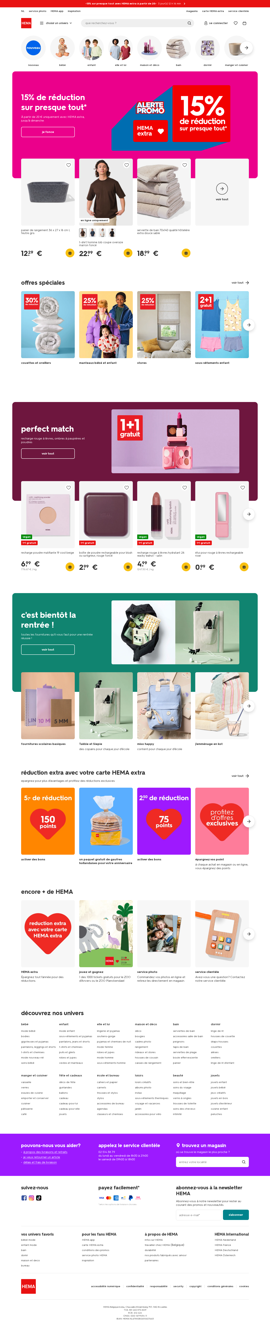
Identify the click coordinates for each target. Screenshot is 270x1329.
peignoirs (178, 1041)
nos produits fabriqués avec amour (166, 1255)
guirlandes (65, 1087)
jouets (62, 1114)
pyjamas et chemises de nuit (114, 1041)
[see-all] (222, 192)
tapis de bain (181, 1047)
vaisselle (26, 1082)
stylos (100, 1098)
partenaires (151, 1260)
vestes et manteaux (71, 1062)
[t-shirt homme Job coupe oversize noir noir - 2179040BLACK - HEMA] (112, 233)
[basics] (48, 711)
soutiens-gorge (106, 1036)
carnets (101, 1087)
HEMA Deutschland (226, 1250)
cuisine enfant (219, 1108)
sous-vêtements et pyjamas (75, 1036)
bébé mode (28, 1239)
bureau (25, 1265)
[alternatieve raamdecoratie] (164, 328)
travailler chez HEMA (157, 1245)
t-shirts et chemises (32, 1052)
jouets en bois (219, 1098)
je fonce (135, 124)
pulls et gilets (67, 1052)
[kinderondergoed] (222, 328)
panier (177, 1062)
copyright (195, 1286)
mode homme (105, 1057)
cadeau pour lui (68, 1103)
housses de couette (223, 1036)
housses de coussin (146, 1057)
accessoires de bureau (110, 1103)
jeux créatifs (218, 1092)
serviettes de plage (185, 1052)
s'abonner (236, 1214)
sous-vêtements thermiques (151, 1098)
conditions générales (220, 1286)
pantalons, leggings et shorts (38, 1047)
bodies (25, 1036)
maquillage (179, 1092)
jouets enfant (219, 1082)
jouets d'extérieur (221, 1103)
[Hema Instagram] (31, 1198)
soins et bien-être (183, 1082)
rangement (141, 1047)
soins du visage (182, 1087)
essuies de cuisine (32, 1092)
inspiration (88, 1260)
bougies (140, 1036)
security (178, 1286)
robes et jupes (67, 1057)
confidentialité (135, 1286)
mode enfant (67, 1031)
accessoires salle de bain (188, 1036)
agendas (102, 1108)
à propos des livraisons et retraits (45, 1152)
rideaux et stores (145, 1052)
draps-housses (219, 1041)
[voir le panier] (244, 23)
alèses (214, 1052)
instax (138, 1092)
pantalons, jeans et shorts (74, 1041)
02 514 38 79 (106, 1152)
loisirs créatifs (143, 1082)
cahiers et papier (107, 1082)
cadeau (63, 1098)
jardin (138, 1108)
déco (138, 1031)
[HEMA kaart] (48, 941)
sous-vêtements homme (111, 1062)
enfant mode (29, 1245)
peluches (216, 1114)
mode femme (105, 1047)
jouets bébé (218, 1087)
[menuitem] (22, 11)
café (24, 1114)
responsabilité (159, 1286)
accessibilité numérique (105, 1286)
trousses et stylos (107, 1092)
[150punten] (48, 829)
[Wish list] (235, 23)
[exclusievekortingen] (222, 829)
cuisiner (25, 1103)
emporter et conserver (35, 1098)
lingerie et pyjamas (108, 1031)
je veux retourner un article (41, 1157)
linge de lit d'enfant (222, 1062)
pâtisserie (27, 1108)
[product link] (48, 192)
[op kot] (222, 711)
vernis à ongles (182, 1098)
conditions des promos (95, 1250)
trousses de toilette (184, 1103)
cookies (244, 1286)
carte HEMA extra (92, 1245)
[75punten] (164, 829)
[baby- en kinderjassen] (106, 328)
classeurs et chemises (110, 1114)
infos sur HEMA (154, 1239)
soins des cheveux (184, 1108)
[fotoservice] (164, 941)
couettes (216, 1047)
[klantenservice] (222, 941)
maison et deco (30, 1260)
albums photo (143, 1087)
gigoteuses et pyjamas (34, 1041)
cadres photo (143, 1041)
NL (22, 11)
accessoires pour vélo (148, 1114)
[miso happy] (164, 711)
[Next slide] (249, 325)
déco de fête (67, 1082)
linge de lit (217, 1031)
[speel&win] (106, 941)
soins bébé (27, 1062)
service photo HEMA (94, 1255)
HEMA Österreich (225, 1255)
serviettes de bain (184, 1031)
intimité (177, 1114)
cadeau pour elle (69, 1108)
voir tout (135, 451)
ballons (63, 1092)
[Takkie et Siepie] (106, 711)
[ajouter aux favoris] (68, 165)
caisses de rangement (148, 1062)
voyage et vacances (147, 1103)
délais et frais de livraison (40, 1162)
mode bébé (28, 1031)
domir (24, 1255)
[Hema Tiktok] (38, 1198)
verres (25, 1087)
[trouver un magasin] (244, 1162)
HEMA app (88, 1239)
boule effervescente (185, 1057)
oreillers (215, 1057)
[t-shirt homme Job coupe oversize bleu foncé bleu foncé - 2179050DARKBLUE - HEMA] (92, 233)
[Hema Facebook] (24, 1198)
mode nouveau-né (32, 1057)
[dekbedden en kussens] (48, 328)
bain (23, 1250)
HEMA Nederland (225, 1239)
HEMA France (223, 1245)
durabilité (150, 1250)
